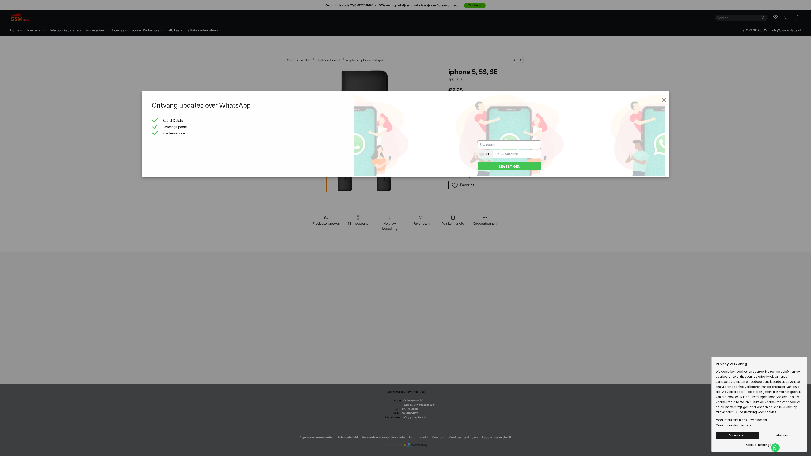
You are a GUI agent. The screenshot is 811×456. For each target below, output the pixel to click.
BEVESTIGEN (509, 166)
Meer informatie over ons (733, 425)
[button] (737, 435)
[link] (759, 443)
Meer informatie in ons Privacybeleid (741, 420)
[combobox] (485, 154)
